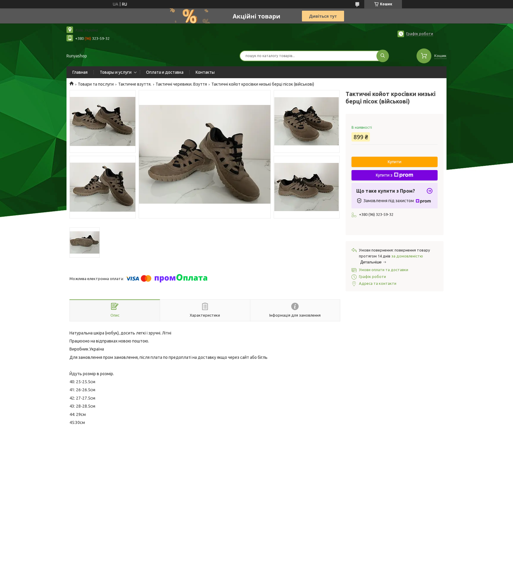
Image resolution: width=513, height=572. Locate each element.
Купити (394, 161)
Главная (80, 72)
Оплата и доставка (164, 72)
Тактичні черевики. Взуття (181, 84)
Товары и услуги (116, 72)
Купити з (384, 175)
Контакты (205, 72)
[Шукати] (382, 56)
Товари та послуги (96, 84)
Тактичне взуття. (134, 84)
